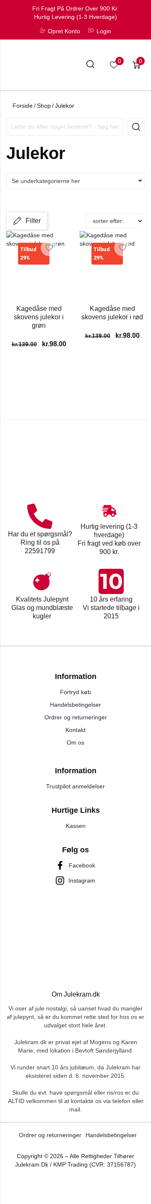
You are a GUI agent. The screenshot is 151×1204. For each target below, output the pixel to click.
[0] (114, 65)
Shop (44, 105)
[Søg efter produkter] (90, 65)
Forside (23, 105)
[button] (26, 221)
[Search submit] (136, 126)
